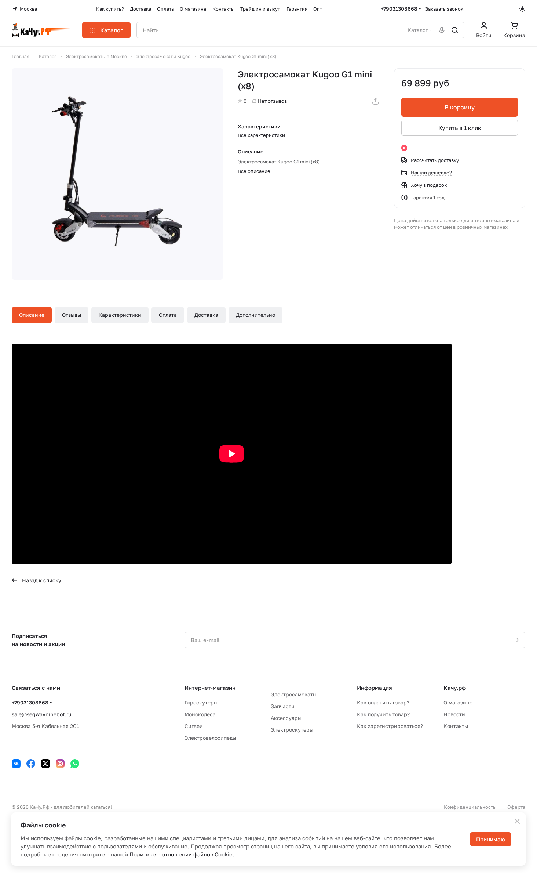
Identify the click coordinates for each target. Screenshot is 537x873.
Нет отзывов (272, 101)
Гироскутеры (201, 702)
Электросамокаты (294, 694)
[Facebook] (30, 763)
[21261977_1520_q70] (117, 174)
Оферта (516, 807)
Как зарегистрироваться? (390, 726)
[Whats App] (74, 763)
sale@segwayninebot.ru (41, 714)
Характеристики (120, 315)
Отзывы (71, 315)
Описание (31, 315)
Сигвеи (194, 726)
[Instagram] (60, 763)
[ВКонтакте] (16, 763)
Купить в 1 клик (459, 127)
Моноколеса (200, 714)
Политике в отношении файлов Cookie (181, 854)
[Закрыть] (517, 821)
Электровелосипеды (210, 738)
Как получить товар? (383, 714)
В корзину (460, 107)
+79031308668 (399, 9)
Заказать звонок (444, 9)
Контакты (455, 726)
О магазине (457, 702)
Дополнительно (255, 315)
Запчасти (283, 706)
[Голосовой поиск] (441, 30)
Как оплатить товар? (383, 702)
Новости (454, 714)
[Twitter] (45, 763)
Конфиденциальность (470, 807)
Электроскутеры (292, 730)
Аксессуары (286, 718)
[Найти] (454, 30)
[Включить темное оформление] (522, 9)
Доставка (206, 315)
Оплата (168, 315)
